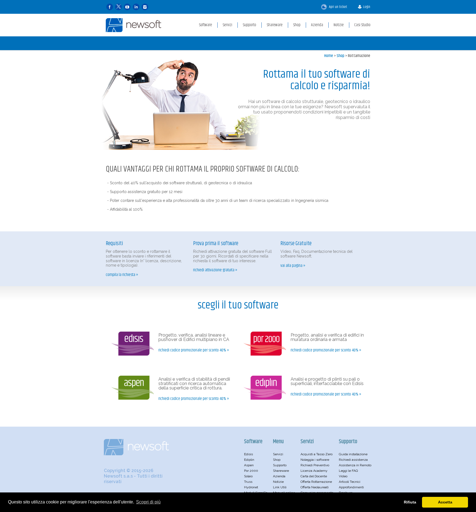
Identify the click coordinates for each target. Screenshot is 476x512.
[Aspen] (132, 398)
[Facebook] (109, 7)
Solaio (248, 476)
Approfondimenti (351, 487)
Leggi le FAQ (348, 471)
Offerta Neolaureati (315, 487)
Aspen (249, 465)
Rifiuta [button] (410, 502)
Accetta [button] (445, 502)
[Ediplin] (264, 398)
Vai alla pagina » (292, 266)
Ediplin (249, 460)
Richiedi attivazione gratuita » (215, 270)
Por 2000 (251, 471)
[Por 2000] (264, 354)
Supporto (279, 465)
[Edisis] (132, 354)
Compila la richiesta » (122, 275)
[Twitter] (118, 7)
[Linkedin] (136, 7)
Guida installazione (353, 454)
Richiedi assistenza (353, 460)
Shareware (281, 471)
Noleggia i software (315, 460)
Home (328, 56)
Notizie (278, 482)
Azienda (279, 476)
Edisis (248, 454)
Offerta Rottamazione (316, 482)
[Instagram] (145, 7)
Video (343, 476)
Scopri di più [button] (148, 502)
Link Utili (279, 487)
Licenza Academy (314, 471)
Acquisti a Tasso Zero (316, 454)
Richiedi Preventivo (315, 465)
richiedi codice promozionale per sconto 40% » (193, 350)
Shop (340, 56)
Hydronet (251, 487)
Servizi (278, 454)
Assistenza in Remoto (355, 465)
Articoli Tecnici (349, 482)
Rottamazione (359, 56)
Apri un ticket (337, 7)
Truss (248, 482)
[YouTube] (127, 7)
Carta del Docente (314, 476)
